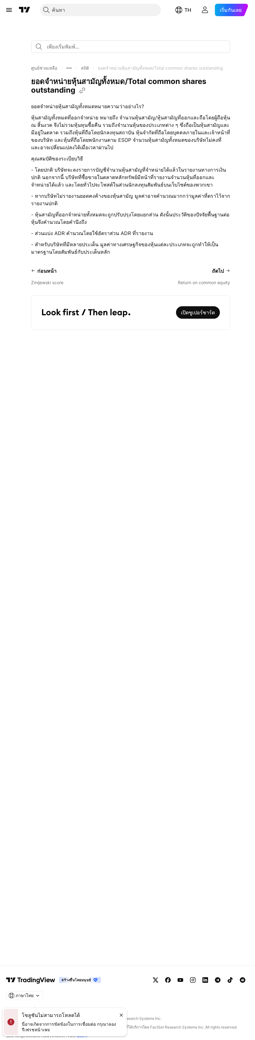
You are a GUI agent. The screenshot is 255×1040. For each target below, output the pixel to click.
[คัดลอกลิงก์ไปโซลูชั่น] (82, 90)
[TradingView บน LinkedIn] (205, 980)
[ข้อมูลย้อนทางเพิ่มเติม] (69, 68)
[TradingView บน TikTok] (230, 980)
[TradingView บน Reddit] (242, 980)
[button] (44, 68)
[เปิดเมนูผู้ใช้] (9, 10)
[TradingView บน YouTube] (180, 980)
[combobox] (130, 46)
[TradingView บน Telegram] (217, 980)
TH (187, 10)
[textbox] (133, 46)
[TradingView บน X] (155, 980)
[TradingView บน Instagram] (192, 980)
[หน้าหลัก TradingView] (24, 10)
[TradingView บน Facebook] (168, 980)
